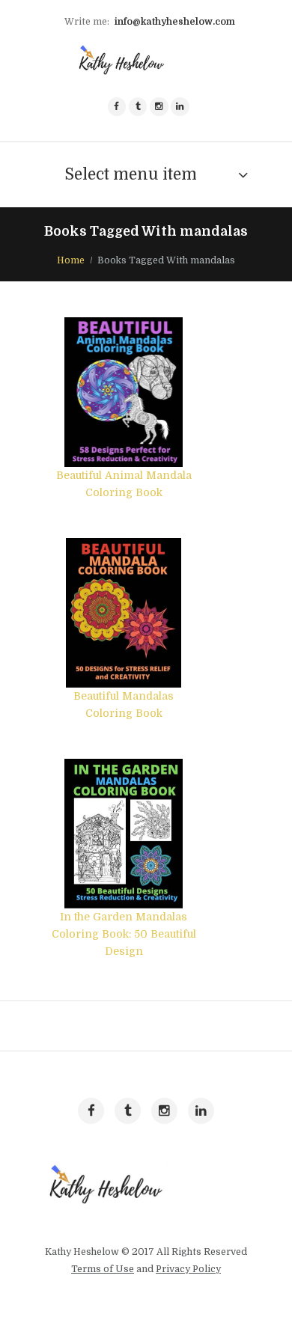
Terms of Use (102, 1269)
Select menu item (130, 174)
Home (71, 260)
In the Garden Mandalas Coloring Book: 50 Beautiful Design (124, 934)
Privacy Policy (188, 1269)
